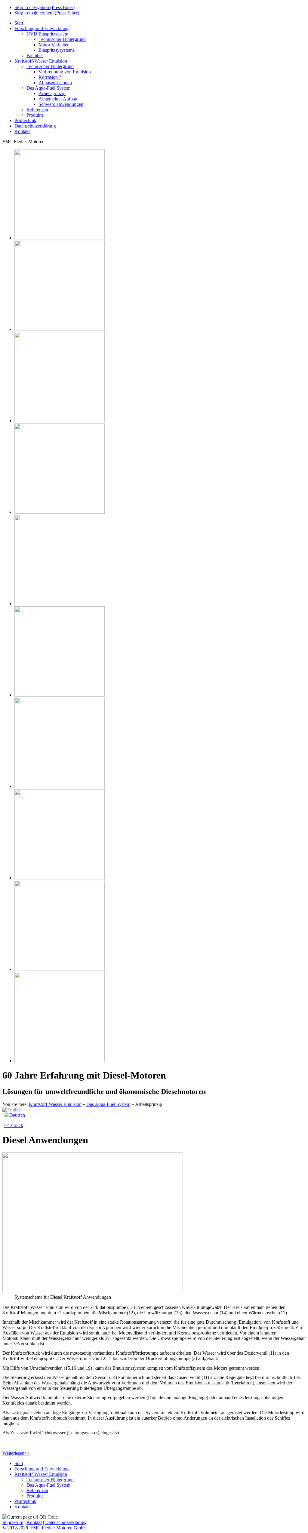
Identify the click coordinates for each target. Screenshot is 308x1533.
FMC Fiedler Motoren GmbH (58, 1527)
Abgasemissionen (55, 82)
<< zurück (13, 1125)
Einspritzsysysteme (56, 50)
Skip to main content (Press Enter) (46, 12)
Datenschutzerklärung (35, 125)
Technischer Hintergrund (62, 39)
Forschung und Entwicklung (41, 28)
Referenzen (37, 109)
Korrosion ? (49, 77)
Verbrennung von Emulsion (64, 71)
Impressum (12, 1522)
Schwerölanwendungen (60, 104)
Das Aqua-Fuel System (48, 88)
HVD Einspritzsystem (47, 33)
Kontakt (22, 131)
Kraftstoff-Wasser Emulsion (40, 60)
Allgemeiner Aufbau (57, 98)
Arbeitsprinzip (52, 93)
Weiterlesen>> (16, 1453)
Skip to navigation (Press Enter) (44, 7)
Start (18, 23)
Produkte (35, 115)
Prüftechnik (25, 120)
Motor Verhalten (53, 44)
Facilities (34, 55)
